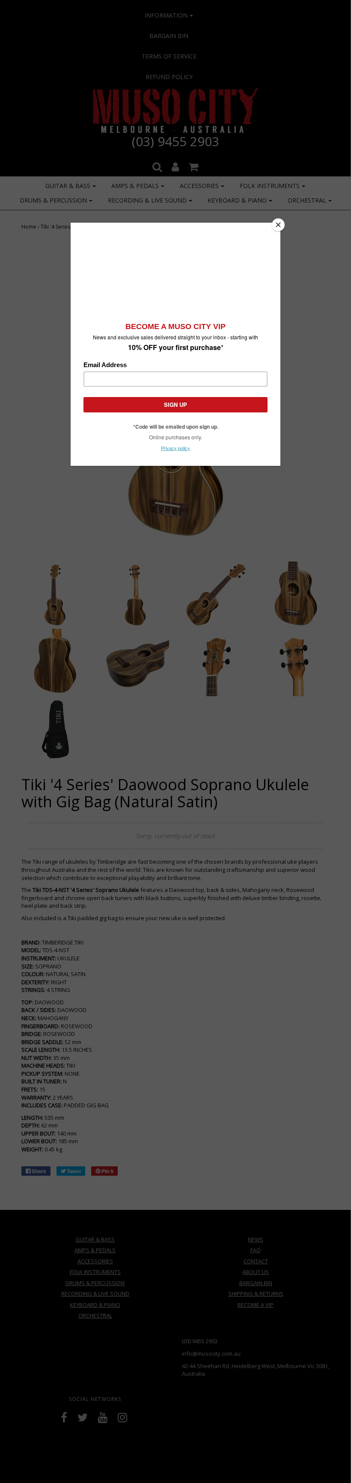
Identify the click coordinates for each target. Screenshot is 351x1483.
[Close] (278, 224)
